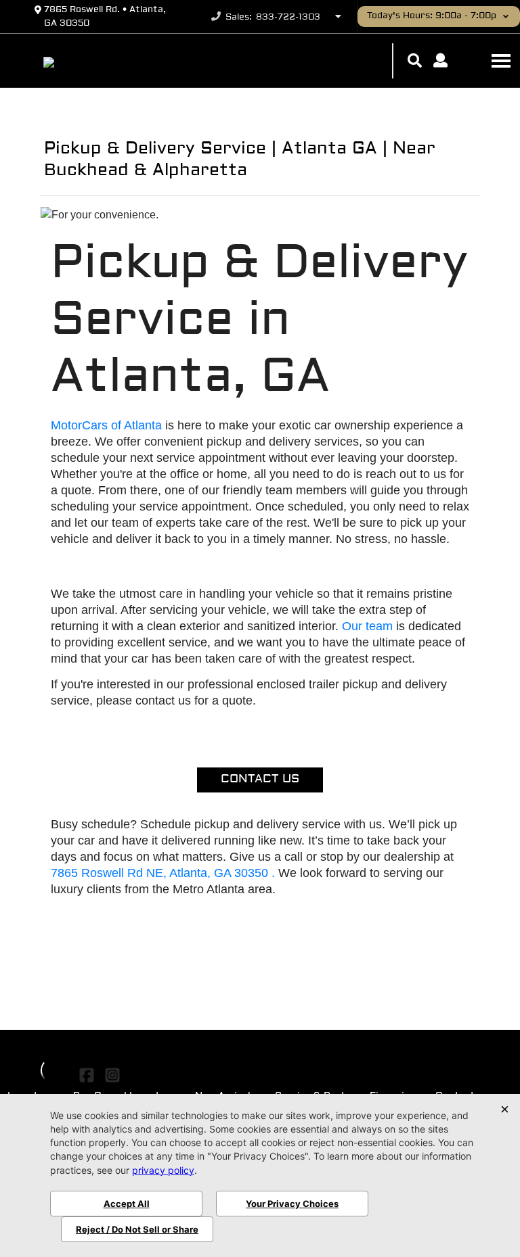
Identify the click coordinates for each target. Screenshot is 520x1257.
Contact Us (260, 779)
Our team (367, 626)
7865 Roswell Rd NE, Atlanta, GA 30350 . (164, 873)
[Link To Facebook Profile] (88, 1075)
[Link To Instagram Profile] (112, 1075)
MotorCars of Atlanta (108, 425)
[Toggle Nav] (501, 60)
